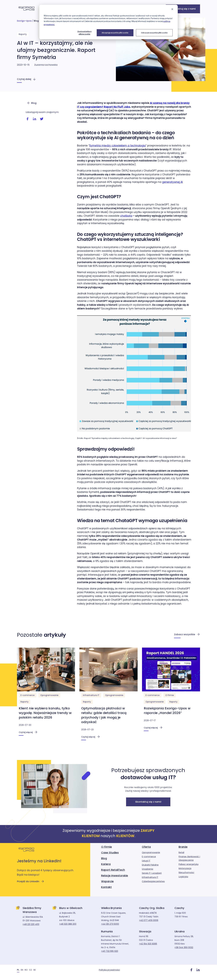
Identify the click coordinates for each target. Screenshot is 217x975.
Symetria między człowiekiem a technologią (117, 145)
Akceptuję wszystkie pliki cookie (115, 33)
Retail (181, 852)
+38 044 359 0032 (183, 947)
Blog (36, 20)
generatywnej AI (172, 182)
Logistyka (183, 876)
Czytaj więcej (26, 732)
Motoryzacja (185, 868)
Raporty (23, 34)
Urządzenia (147, 868)
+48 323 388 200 (67, 923)
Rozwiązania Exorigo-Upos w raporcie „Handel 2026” (167, 710)
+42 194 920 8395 (148, 943)
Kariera (106, 864)
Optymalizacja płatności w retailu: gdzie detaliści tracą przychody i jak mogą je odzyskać (104, 715)
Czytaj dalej (24, 79)
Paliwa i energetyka (188, 864)
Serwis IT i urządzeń (152, 873)
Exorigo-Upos (24, 20)
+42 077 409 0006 (148, 920)
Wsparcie (107, 881)
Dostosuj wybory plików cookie (85, 32)
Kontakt (106, 887)
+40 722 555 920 (109, 951)
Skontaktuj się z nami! (148, 801)
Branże (183, 847)
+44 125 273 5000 (110, 923)
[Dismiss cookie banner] (172, 9)
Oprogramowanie (49, 695)
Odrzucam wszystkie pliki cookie (154, 33)
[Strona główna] (26, 12)
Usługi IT (146, 860)
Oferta (146, 847)
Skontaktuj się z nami (183, 8)
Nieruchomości (186, 872)
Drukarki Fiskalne (150, 864)
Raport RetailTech (113, 870)
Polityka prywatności (109, 969)
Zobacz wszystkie (184, 634)
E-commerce (28, 695)
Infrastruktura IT (91, 695)
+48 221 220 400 (31, 924)
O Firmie (169, 695)
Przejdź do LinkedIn (28, 881)
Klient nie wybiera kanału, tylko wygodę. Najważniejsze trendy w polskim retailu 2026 (45, 713)
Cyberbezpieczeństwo (153, 881)
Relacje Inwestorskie (114, 875)
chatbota (126, 216)
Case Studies (110, 852)
